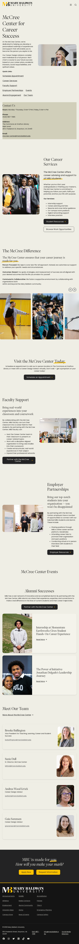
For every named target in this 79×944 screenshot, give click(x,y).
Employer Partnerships (13, 90)
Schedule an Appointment (38, 377)
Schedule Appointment (13, 76)
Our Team (28, 95)
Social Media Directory (66, 933)
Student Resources (55, 221)
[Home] (17, 4)
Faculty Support (10, 86)
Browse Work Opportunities (58, 229)
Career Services (10, 81)
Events (29, 90)
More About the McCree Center (17, 715)
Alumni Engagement (12, 95)
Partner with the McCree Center (18, 460)
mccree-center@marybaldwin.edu (16, 136)
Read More (40, 639)
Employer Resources (59, 552)
